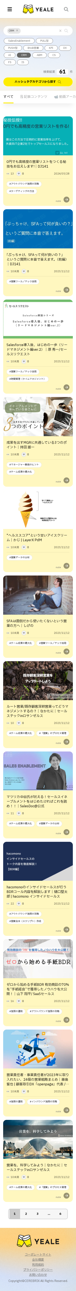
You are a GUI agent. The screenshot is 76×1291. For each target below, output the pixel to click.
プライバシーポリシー (38, 1270)
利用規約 (38, 1265)
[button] (17, 30)
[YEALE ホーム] (38, 9)
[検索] (66, 9)
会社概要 (38, 1260)
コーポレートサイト (38, 1255)
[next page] (49, 1214)
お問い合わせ (38, 1275)
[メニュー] (9, 9)
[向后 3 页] (49, 1214)
